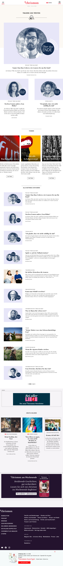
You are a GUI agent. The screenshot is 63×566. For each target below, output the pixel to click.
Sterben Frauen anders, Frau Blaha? (14, 105)
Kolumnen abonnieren (9, 526)
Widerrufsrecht (28, 530)
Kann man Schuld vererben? (35, 292)
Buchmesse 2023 (9, 159)
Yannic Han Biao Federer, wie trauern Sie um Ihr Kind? (31, 68)
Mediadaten (46, 536)
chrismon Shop (37, 536)
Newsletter (5, 516)
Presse (53, 536)
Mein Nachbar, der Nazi (10, 438)
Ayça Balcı (27, 279)
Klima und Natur (42, 517)
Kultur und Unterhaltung (31, 519)
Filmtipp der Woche (30, 347)
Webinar (4, 521)
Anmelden (59, 2)
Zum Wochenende (7, 523)
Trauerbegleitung (30, 270)
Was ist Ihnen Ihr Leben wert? (35, 311)
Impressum (27, 528)
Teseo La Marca (9, 454)
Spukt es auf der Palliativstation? (36, 253)
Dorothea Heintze (31, 460)
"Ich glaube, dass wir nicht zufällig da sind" (49, 105)
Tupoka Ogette (48, 101)
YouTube (2, 547)
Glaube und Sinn (45, 515)
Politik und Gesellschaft (47, 519)
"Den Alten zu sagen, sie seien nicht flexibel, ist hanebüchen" (32, 440)
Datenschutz (36, 528)
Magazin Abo (28, 536)
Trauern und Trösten (30, 522)
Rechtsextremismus (12, 434)
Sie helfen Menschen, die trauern (36, 272)
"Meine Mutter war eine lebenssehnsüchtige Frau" (40, 331)
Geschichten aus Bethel (53, 432)
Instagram (9, 547)
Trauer (27, 328)
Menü (3, 3)
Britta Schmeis (27, 356)
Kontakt (43, 528)
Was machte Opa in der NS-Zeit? (52, 158)
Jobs (57, 536)
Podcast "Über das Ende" (31, 65)
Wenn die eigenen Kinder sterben (37, 349)
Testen (49, 2)
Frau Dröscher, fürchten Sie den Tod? (38, 369)
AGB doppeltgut (51, 528)
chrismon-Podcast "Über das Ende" (34, 308)
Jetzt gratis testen (24, 562)
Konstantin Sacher (30, 75)
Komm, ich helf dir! (52, 435)
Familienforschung (30, 289)
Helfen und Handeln (30, 517)
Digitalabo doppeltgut (9, 528)
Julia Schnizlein (14, 117)
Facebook (6, 547)
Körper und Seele (54, 517)
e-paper (3, 534)
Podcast (4, 518)
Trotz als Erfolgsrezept (31, 158)
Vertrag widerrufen (40, 530)
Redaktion (27, 543)
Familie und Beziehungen (31, 515)
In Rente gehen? (33, 434)
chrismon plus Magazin (9, 531)
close (54, 551)
